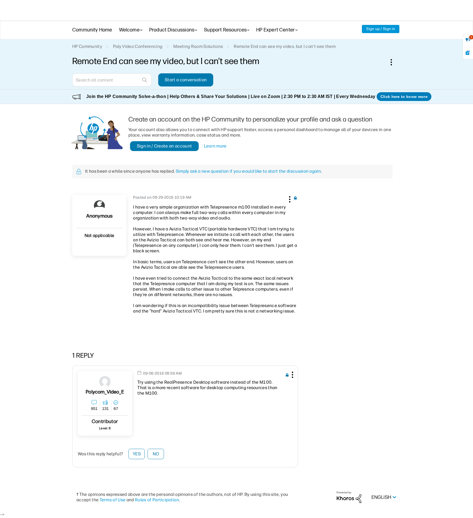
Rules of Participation (157, 499)
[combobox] (112, 79)
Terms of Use (113, 499)
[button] (289, 198)
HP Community (87, 46)
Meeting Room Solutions (198, 46)
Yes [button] (137, 453)
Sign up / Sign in (380, 29)
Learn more (215, 146)
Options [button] (394, 62)
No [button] (156, 453)
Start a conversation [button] (186, 79)
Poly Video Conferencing (137, 46)
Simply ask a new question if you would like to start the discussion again (248, 171)
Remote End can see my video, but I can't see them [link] (285, 46)
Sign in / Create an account (164, 146)
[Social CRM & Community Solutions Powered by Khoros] (349, 497)
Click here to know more (404, 96)
